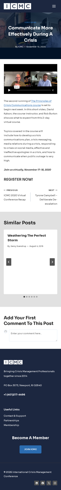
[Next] (52, 262)
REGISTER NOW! (18, 179)
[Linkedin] (36, 483)
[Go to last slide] (8, 262)
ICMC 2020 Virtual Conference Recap (15, 195)
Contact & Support (15, 415)
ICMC (20, 47)
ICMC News (30, 22)
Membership (11, 425)
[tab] (24, 297)
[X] (48, 483)
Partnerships (11, 420)
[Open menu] (54, 6)
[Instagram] (55, 483)
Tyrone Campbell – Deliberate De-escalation (46, 197)
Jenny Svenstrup (18, 246)
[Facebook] (42, 483)
